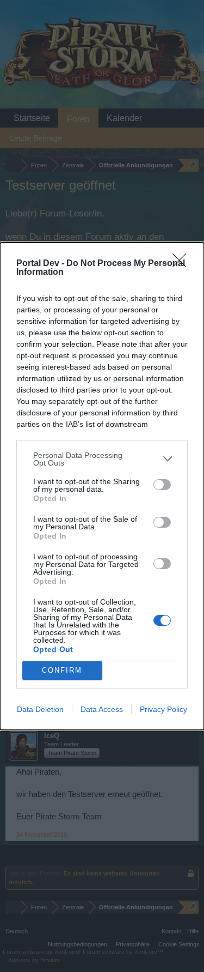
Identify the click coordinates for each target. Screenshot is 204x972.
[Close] (182, 263)
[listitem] (102, 459)
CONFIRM (62, 670)
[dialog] (102, 486)
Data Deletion (40, 709)
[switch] (162, 484)
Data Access (102, 709)
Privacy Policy (163, 709)
